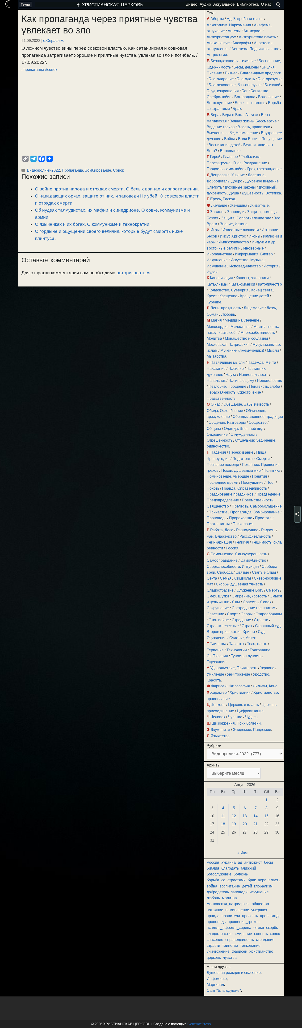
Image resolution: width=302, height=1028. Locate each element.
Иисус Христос (233, 236)
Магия (216, 320)
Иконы (254, 236)
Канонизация (221, 278)
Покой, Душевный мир (241, 470)
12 (234, 816)
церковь (214, 957)
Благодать (246, 79)
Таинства (218, 644)
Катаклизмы (217, 284)
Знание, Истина (233, 224)
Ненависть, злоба (264, 386)
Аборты (217, 19)
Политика (272, 470)
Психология (243, 524)
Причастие (218, 512)
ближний (248, 868)
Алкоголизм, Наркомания (229, 25)
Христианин (240, 692)
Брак (237, 109)
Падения (218, 452)
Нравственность (221, 398)
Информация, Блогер (254, 254)
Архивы (213, 765)
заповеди (239, 892)
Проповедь (216, 518)
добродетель (218, 892)
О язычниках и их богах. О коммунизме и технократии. (93, 224)
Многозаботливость (257, 333)
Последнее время (222, 482)
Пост (270, 482)
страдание (265, 940)
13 (245, 816)
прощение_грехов (244, 922)
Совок (118, 170)
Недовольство (269, 381)
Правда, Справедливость (244, 488)
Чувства (235, 717)
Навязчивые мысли (227, 362)
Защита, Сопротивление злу (246, 218)
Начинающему (241, 381)
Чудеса (251, 717)
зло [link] (166, 55)
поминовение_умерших (246, 910)
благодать (230, 868)
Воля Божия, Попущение (260, 139)
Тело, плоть (257, 644)
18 (223, 824)
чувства (230, 957)
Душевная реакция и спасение (234, 973)
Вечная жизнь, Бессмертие (253, 121)
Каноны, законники (252, 278)
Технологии (236, 650)
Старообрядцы (269, 614)
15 (266, 816)
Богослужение (219, 103)
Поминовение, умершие (228, 476)
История (271, 266)
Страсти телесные (223, 626)
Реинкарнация (219, 542)
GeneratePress (199, 1024)
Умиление (215, 674)
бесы (268, 862)
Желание (219, 205)
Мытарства (216, 356)
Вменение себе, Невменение (232, 133)
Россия (232, 548)
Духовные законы (240, 187)
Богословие (268, 97)
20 (245, 824)
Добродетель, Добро (224, 181)
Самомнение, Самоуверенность (238, 554)
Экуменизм (220, 730)
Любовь (228, 314)
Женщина (238, 205)
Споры (247, 614)
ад (240, 862)
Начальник (216, 381)
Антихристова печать (257, 37)
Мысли (273, 350)
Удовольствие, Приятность (233, 668)
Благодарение (221, 79)
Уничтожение (238, 674)
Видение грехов (221, 127)
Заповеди (235, 212)
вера (262, 880)
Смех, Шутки (218, 596)
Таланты (236, 644)
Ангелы (234, 31)
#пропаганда (32, 70)
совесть (261, 934)
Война (229, 139)
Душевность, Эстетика (261, 193)
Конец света (262, 290)
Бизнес (231, 73)
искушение (259, 892)
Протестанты (218, 524)
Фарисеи (218, 686)
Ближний (272, 85)
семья (258, 928)
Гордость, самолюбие (225, 169)
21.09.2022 (30, 40)
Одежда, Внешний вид (243, 429)
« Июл (242, 853)
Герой (215, 157)
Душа (234, 193)
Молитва (214, 338)
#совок (51, 70)
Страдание (241, 620)
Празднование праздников (230, 494)
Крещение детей (254, 296)
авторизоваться (133, 272)
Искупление (217, 260)
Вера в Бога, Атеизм (240, 115)
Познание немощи (223, 465)
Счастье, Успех (242, 638)
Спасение (215, 614)
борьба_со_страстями (226, 880)
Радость (268, 530)
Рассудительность (255, 536)
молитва (229, 898)
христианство (261, 951)
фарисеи (239, 951)
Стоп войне (219, 620)
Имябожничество (233, 242)
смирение (243, 934)
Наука (231, 375)
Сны (236, 602)
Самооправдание (222, 560)
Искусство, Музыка (247, 260)
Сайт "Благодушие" (224, 990)
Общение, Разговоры (227, 422)
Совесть (250, 602)
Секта (212, 578)
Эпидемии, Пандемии (252, 730)
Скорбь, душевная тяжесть (239, 584)
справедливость (239, 940)
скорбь (272, 928)
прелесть (250, 916)
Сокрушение (218, 608)
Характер (218, 692)
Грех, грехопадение (264, 169)
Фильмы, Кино (265, 686)
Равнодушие (247, 530)
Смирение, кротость (249, 596)
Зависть (217, 212)
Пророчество (240, 518)
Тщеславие (216, 662)
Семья (225, 578)
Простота (263, 518)
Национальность (253, 375)
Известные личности (240, 230)
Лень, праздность (225, 308)
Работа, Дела (221, 530)
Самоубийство (253, 560)
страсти (213, 945)
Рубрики (214, 746)
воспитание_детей (235, 886)
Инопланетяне (219, 254)
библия (213, 868)
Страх (247, 626)
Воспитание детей (224, 145)
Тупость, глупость (246, 656)
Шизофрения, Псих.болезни (236, 723)
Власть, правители (254, 127)
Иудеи (212, 272)
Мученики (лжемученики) (242, 350)
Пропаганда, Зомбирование (86, 170)
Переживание (241, 452)
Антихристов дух (221, 37)
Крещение (228, 296)
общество (260, 904)
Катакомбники (243, 284)
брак (252, 880)
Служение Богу (249, 590)
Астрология (217, 55)
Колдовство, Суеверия (228, 290)
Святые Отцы (264, 572)
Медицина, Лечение (242, 320)
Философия (239, 686)
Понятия (259, 476)
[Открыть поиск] (278, 4)
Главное (230, 157)
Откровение (217, 434)
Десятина (256, 175)
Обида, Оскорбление (225, 411)
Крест (212, 296)
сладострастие (220, 934)
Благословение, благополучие (235, 85)
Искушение (216, 266)
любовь (213, 898)
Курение (214, 302)
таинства (230, 945)
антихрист (253, 862)
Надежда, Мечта (261, 362)
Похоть (213, 488)
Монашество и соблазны (246, 338)
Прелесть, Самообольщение (257, 506)
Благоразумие (270, 79)
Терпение (215, 650)
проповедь (216, 922)
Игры (215, 230)
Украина (267, 668)
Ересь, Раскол (222, 199)
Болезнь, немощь (250, 103)
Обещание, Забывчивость (246, 404)
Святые (242, 572)
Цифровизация (250, 711)
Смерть (272, 590)
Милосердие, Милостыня (229, 327)
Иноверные (253, 248)
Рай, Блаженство (222, 536)
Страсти (261, 620)
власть (274, 880)
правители (231, 916)
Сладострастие (220, 590)
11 (223, 816)
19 (234, 824)
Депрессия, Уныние (227, 175)
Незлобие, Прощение (227, 386)
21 (255, 824)
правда (213, 916)
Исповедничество (245, 266)
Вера (214, 115)
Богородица (244, 97)
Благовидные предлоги (260, 73)
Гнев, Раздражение (250, 163)
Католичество (270, 284)
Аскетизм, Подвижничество (255, 49)
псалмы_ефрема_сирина (229, 928)
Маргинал (215, 985)
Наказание (216, 369)
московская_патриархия (228, 904)
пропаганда (270, 916)
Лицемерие (254, 308)
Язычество (220, 736)
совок (275, 934)
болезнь (241, 874)
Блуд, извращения (223, 91)
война (212, 886)
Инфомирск (217, 979)
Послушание (252, 482)
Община (214, 429)
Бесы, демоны (246, 67)
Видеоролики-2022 (43, 170)
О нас (216, 404)
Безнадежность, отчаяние (233, 61)
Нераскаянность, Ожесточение (234, 392)
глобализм (263, 886)
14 (255, 816)
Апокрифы (241, 43)
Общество (258, 422)
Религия (242, 542)
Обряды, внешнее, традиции (258, 417)
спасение (215, 940)
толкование (250, 945)
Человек (217, 717)
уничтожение (218, 951)
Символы (242, 578)
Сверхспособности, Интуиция (233, 566)
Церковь (217, 705)
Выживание (230, 151)
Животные (259, 205)
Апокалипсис (218, 43)
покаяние (215, 910)
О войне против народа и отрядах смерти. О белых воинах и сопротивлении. (117, 188)
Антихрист (252, 31)
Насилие (236, 369)
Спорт (232, 614)
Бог (245, 91)
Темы (25, 4)
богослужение (219, 874)
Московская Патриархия (228, 345)
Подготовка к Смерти (251, 459)
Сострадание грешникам (253, 608)
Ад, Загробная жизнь (245, 19)
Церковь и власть (243, 705)
